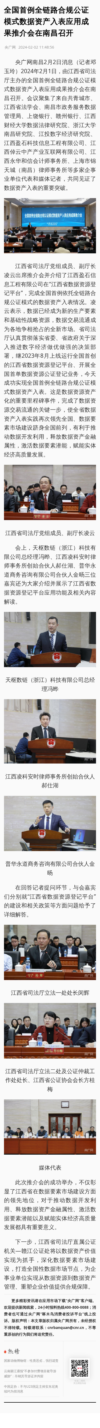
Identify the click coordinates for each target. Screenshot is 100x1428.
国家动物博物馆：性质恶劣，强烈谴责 (31, 1360)
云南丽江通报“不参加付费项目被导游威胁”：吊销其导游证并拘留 (30, 1373)
